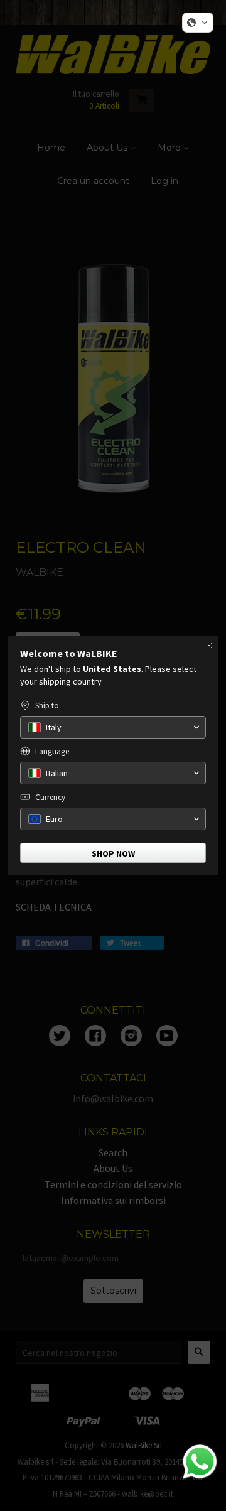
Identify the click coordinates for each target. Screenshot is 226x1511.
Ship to (47, 705)
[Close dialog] (209, 646)
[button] (197, 23)
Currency (50, 797)
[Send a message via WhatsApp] (200, 1461)
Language (52, 751)
